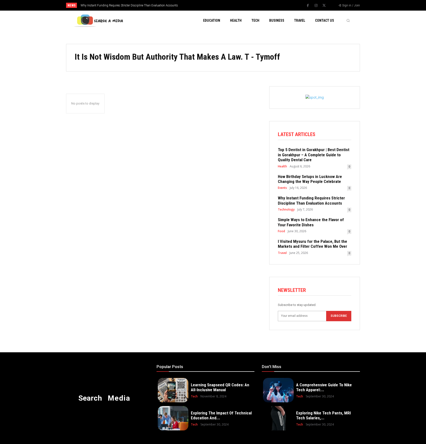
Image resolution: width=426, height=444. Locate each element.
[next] (229, 5)
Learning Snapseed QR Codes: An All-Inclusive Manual (220, 387)
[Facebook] (307, 5)
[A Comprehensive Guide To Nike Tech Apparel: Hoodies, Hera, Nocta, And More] (278, 390)
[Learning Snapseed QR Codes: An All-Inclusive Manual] (173, 390)
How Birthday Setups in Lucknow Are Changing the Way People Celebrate (310, 179)
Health (282, 166)
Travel (282, 252)
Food (281, 231)
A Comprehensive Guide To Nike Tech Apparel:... (324, 387)
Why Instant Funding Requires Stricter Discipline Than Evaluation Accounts (129, 5)
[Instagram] (316, 5)
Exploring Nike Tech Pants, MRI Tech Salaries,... (323, 415)
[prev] (221, 5)
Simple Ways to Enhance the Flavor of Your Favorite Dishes (311, 222)
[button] (348, 20)
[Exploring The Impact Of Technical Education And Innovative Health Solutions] (173, 418)
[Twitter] (324, 5)
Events (282, 187)
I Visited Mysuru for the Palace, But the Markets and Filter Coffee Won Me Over (312, 244)
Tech (194, 396)
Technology (286, 209)
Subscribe (339, 316)
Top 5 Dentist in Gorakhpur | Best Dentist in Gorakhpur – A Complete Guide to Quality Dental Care (313, 154)
